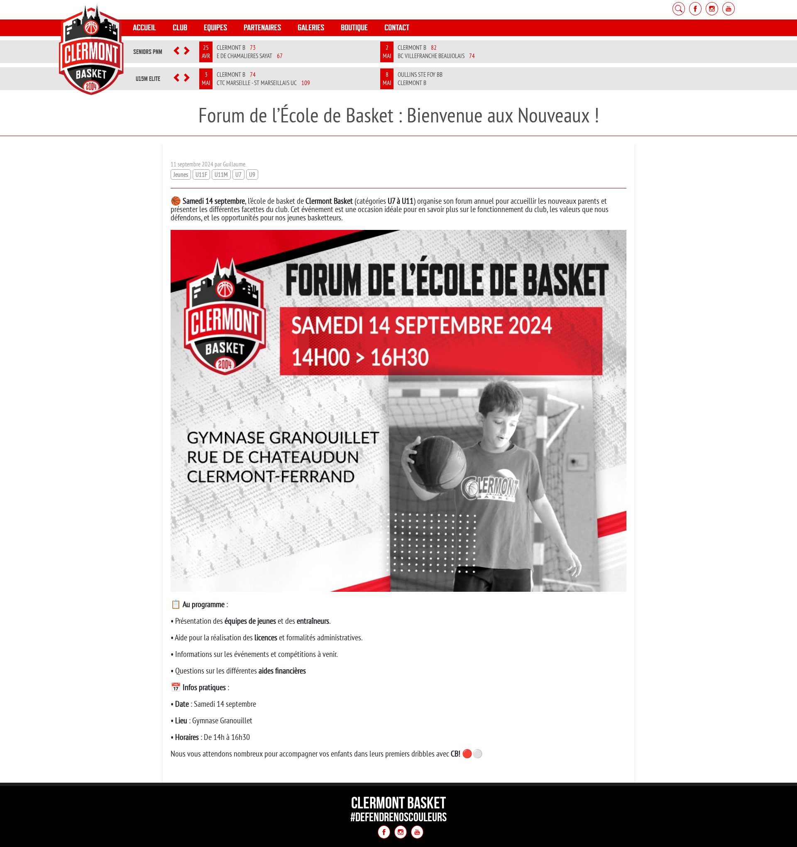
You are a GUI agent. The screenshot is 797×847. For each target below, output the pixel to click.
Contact (396, 27)
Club (180, 27)
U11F (201, 174)
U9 (252, 174)
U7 (238, 174)
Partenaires (262, 27)
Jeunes (181, 174)
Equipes (215, 27)
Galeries (311, 27)
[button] (176, 52)
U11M (221, 174)
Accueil (144, 27)
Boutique (354, 27)
